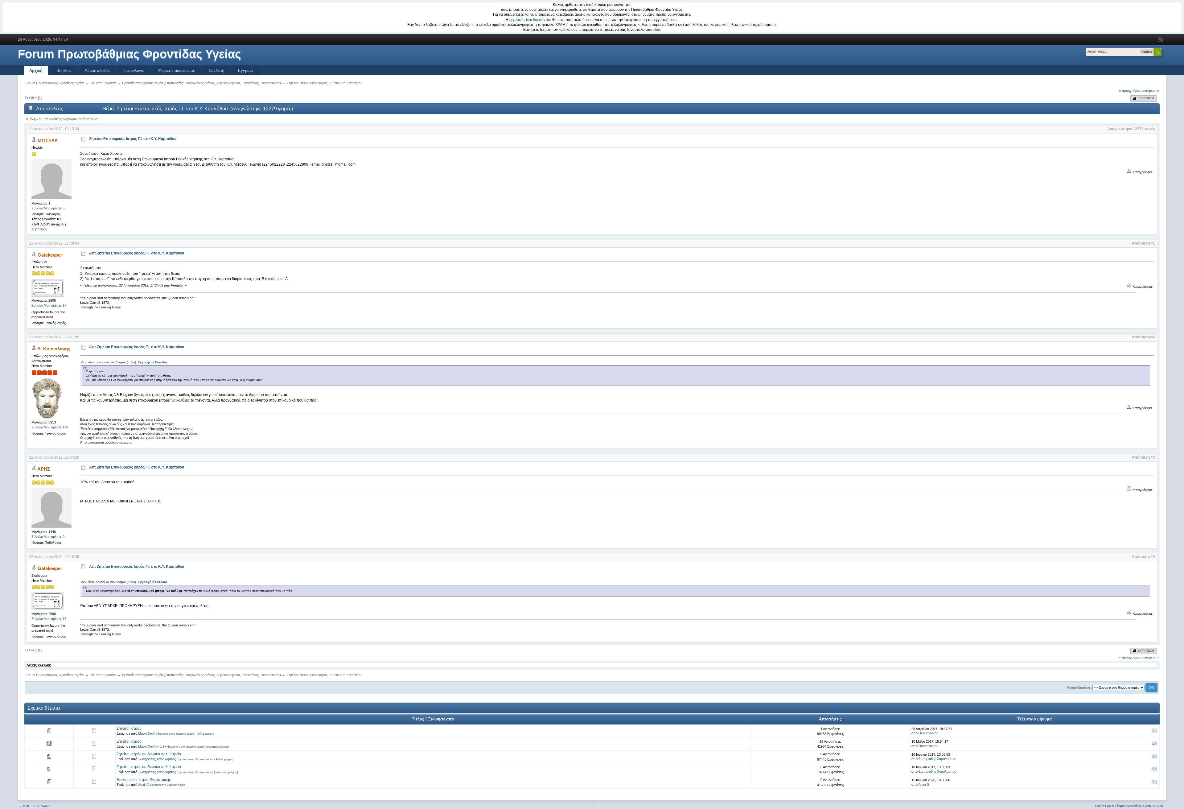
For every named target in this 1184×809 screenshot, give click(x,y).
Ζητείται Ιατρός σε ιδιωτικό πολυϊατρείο (149, 754)
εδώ (656, 29)
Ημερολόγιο (134, 70)
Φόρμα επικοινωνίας (176, 70)
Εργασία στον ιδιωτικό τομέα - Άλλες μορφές (186, 733)
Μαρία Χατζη (147, 733)
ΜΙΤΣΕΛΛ (48, 140)
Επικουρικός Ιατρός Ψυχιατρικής (144, 780)
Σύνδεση (216, 70)
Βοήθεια (63, 70)
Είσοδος (161, 362)
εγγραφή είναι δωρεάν (527, 20)
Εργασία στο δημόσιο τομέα (167, 784)
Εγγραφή (246, 70)
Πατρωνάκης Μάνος (200, 83)
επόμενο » (1151, 91)
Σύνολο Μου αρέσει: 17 (48, 305)
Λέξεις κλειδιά (97, 70)
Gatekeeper (50, 255)
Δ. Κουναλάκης (53, 348)
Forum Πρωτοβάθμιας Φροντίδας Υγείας (129, 53)
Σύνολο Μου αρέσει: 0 (47, 208)
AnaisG (143, 784)
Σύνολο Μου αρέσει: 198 (49, 427)
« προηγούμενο (1130, 91)
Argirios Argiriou (228, 83)
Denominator (270, 83)
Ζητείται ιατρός (129, 728)
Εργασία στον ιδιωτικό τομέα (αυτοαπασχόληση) (198, 746)
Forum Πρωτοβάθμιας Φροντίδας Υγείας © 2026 (1129, 805)
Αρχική (36, 70)
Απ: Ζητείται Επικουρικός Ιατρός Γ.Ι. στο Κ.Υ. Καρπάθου (136, 253)
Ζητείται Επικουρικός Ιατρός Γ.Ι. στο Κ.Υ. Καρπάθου (132, 139)
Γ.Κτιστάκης (250, 83)
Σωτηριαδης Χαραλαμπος (157, 759)
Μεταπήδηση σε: (1079, 687)
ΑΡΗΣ (43, 469)
